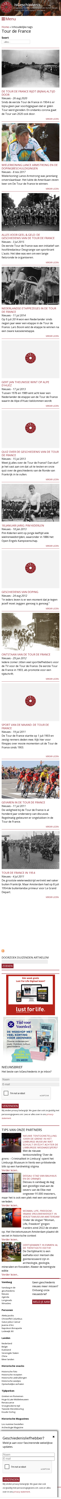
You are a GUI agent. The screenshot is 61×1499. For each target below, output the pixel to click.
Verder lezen (52, 119)
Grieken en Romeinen (12, 1396)
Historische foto (9, 1371)
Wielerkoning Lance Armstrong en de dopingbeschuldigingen (30, 166)
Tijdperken (8, 1390)
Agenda (5, 1297)
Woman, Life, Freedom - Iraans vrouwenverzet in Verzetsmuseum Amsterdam (41, 1213)
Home (5, 27)
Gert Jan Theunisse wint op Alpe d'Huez (25, 383)
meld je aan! (41, 1302)
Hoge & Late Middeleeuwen (15, 1399)
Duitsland (6, 1349)
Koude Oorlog (8, 1411)
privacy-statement (21, 1491)
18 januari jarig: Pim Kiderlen (23, 525)
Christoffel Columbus (12, 1318)
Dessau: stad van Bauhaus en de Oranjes (40, 1177)
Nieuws (5, 1293)
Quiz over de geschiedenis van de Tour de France (30, 453)
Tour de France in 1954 (18, 873)
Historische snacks (13, 1365)
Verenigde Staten (10, 1353)
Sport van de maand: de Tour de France (25, 726)
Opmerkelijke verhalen (13, 1384)
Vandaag (7, 1282)
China (4, 1356)
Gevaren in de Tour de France (23, 802)
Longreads (7, 1300)
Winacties (6, 1303)
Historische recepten (12, 1374)
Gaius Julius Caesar (11, 1321)
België (5, 1346)
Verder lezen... (10, 1170)
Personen (7, 1310)
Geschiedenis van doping (20, 592)
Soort (5, 37)
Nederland (7, 1343)
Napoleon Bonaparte (12, 1328)
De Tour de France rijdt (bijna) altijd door (28, 92)
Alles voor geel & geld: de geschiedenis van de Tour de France (28, 236)
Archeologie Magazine (12, 1427)
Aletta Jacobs (8, 1315)
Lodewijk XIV (8, 1331)
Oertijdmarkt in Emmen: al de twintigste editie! (40, 1246)
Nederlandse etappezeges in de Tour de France (29, 309)
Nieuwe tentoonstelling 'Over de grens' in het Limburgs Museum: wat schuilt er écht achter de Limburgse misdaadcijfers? (40, 1141)
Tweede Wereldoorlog (13, 1408)
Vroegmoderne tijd (11, 1405)
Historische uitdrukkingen (14, 1377)
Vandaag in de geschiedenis (8, 1289)
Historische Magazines (15, 1418)
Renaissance (8, 1402)
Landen (6, 1338)
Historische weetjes (11, 1380)
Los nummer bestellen (13, 1424)
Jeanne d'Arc (8, 1325)
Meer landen (8, 1359)
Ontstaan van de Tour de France (26, 654)
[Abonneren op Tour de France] (30, 951)
